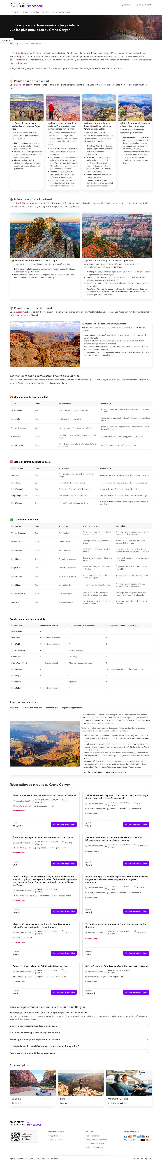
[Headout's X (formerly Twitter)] (150, 1159)
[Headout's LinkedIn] (134, 1159)
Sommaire (6, 40)
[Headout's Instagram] (138, 1159)
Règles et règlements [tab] (72, 707)
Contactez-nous (56, 1139)
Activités (46, 12)
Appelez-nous (55, 1136)
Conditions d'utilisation (95, 1143)
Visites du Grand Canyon (19, 43)
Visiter (36, 12)
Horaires (63, 1103)
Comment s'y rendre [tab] (32, 707)
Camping (15, 1103)
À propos (26, 12)
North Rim (20, 203)
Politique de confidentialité (96, 1139)
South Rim (20, 84)
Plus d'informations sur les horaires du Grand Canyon (102, 772)
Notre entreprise (92, 1136)
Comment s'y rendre (116, 1103)
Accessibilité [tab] (52, 707)
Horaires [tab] (14, 707)
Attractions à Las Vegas (62, 12)
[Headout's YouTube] (142, 1159)
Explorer (16, 12)
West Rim (20, 311)
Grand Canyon (22, 53)
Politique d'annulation (94, 1147)
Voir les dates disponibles (64, 824)
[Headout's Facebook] (146, 1159)
